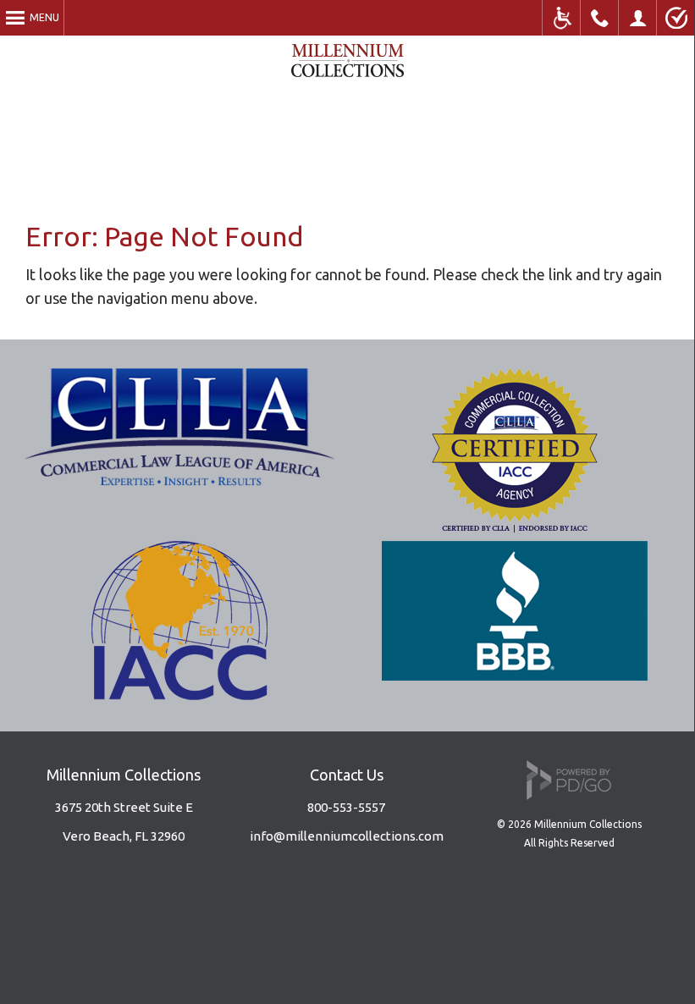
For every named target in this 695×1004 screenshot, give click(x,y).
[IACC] (179, 694)
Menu (44, 17)
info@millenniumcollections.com (347, 836)
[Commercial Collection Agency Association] (515, 526)
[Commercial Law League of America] (179, 480)
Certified (676, 18)
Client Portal (638, 18)
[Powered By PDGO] (569, 795)
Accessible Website (562, 18)
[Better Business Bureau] (515, 674)
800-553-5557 (346, 807)
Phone (600, 18)
